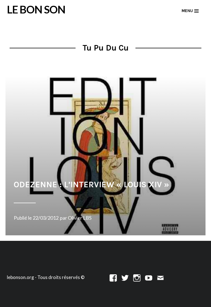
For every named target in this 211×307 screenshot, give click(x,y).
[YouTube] (149, 277)
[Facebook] (113, 277)
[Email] (160, 277)
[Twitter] (125, 277)
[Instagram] (137, 277)
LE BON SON (36, 9)
